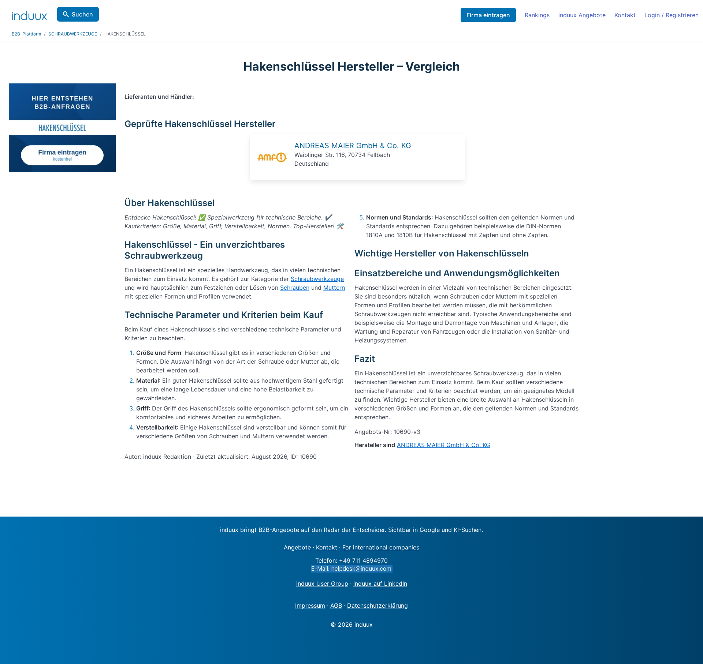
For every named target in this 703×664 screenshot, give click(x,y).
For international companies (380, 547)
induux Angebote (582, 15)
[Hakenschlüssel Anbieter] (272, 172)
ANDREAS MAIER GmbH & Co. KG (352, 145)
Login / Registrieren (671, 15)
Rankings (537, 15)
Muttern (334, 287)
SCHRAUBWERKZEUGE (72, 34)
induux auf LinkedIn (380, 583)
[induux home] (29, 14)
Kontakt (625, 15)
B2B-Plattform (26, 34)
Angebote (297, 547)
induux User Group (322, 583)
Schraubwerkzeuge (317, 278)
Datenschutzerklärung (377, 605)
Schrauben (294, 287)
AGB (336, 605)
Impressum (310, 605)
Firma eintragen (488, 15)
